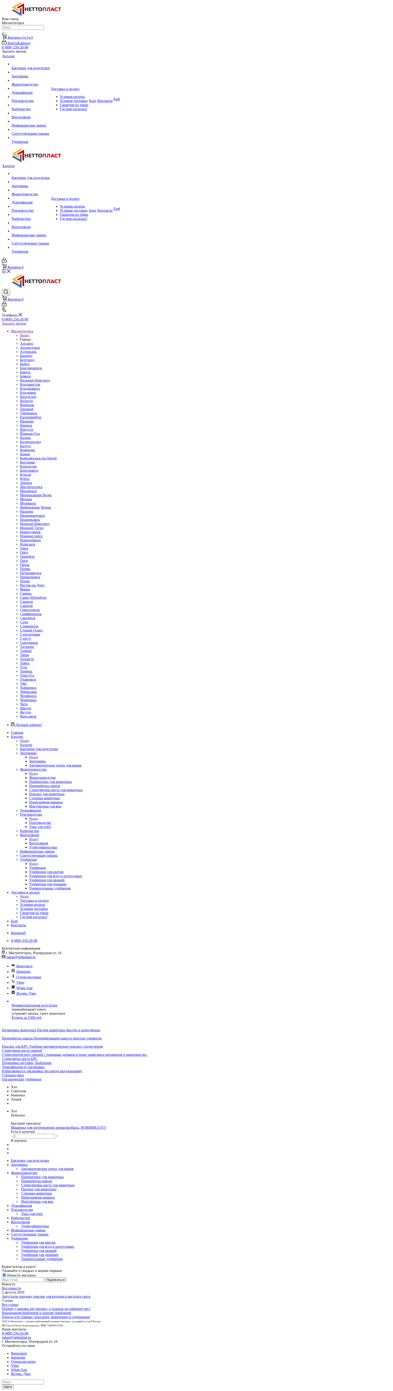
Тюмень (26, 671)
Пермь (25, 569)
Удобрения (37, 868)
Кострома (27, 462)
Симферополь (31, 614)
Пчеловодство (40, 823)
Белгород (27, 360)
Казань (25, 438)
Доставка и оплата (34, 900)
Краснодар (28, 466)
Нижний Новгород (35, 524)
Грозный (26, 409)
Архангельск (30, 347)
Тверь (24, 655)
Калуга (25, 446)
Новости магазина (21, 1275)
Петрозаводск (30, 573)
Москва (26, 499)
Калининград (30, 442)
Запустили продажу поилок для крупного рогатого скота (46, 1296)
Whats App (24, 988)
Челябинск (28, 696)
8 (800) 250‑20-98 (15, 47)
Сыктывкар (29, 643)
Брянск (25, 376)
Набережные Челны (35, 507)
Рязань (25, 589)
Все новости (11, 1288)
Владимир (28, 393)
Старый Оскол (31, 630)
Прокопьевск (30, 577)
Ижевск (26, 425)
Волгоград (28, 397)
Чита (24, 704)
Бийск (25, 364)
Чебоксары (28, 692)
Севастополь (30, 610)
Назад (24, 335)
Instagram (23, 971)
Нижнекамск (30, 520)
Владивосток (30, 384)
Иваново (27, 421)
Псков (25, 581)
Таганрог (27, 647)
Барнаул (26, 356)
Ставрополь (29, 626)
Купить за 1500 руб (26, 1017)
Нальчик (26, 511)
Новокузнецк (30, 532)
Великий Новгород (35, 380)
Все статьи (10, 1305)
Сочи (24, 622)
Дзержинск (28, 413)
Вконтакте (24, 966)
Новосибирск (30, 540)
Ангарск (26, 343)
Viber (20, 982)
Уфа (23, 683)
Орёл (24, 552)
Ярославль (28, 716)
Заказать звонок (14, 323)
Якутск (25, 712)
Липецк (26, 483)
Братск (25, 372)
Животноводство (42, 778)
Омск (24, 548)
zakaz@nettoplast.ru (20, 957)
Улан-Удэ (27, 675)
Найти (8, 1386)
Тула (23, 667)
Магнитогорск (31, 487)
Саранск (26, 602)
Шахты (25, 708)
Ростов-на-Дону (32, 585)
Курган (25, 474)
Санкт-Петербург (33, 597)
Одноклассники (28, 977)
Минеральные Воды (35, 495)
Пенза (24, 565)
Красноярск (29, 470)
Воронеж (27, 405)
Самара (25, 593)
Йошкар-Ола (30, 434)
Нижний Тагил (32, 528)
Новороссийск (31, 536)
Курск (24, 479)
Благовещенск (31, 368)
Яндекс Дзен (26, 993)
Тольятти (27, 659)
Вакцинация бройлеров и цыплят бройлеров (36, 1313)
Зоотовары (37, 761)
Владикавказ (30, 388)
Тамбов (26, 651)
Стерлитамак (30, 634)
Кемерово (27, 450)
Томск (25, 663)
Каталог (26, 745)
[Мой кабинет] (4, 261)
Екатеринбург (31, 417)
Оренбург (27, 556)
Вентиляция (38, 843)
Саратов (26, 606)
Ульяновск (28, 679)
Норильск (27, 544)
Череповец (28, 700)
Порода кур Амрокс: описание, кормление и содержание (46, 1317)
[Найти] (3, 33)
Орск (24, 561)
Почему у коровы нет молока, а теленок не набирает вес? (46, 1309)
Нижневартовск (32, 515)
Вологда (26, 401)
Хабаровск (28, 688)
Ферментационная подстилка (34, 1005)
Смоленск (27, 618)
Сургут (25, 638)
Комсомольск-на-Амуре (38, 458)
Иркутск (26, 429)
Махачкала (28, 491)
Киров (25, 454)
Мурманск (28, 503)
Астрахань (28, 352)
